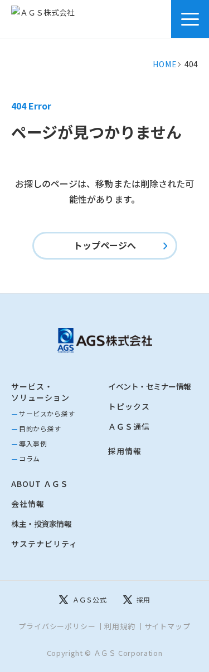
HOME (165, 63)
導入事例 (33, 443)
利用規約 (119, 626)
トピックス (129, 406)
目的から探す (40, 428)
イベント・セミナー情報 (149, 386)
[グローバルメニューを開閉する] (190, 19)
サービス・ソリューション (40, 392)
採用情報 (125, 450)
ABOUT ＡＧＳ (40, 483)
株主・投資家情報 (41, 523)
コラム (29, 458)
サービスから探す (47, 413)
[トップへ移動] (55, 19)
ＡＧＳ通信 (129, 426)
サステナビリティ (44, 543)
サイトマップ (167, 626)
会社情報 (28, 503)
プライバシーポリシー (56, 626)
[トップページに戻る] (105, 340)
